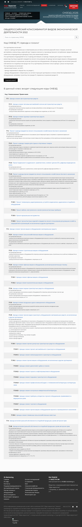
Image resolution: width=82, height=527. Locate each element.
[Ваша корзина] (66, 6)
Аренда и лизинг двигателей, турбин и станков (34, 366)
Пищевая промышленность (12, 486)
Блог (21, 7)
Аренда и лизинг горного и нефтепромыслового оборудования (39, 371)
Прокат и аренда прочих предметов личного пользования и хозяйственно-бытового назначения (44, 174)
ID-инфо (44, 5)
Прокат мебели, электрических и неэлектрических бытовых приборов (38, 210)
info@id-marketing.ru (68, 481)
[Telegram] (5, 1)
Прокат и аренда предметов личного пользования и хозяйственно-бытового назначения (38, 131)
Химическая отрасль (31, 490)
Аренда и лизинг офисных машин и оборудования (32, 277)
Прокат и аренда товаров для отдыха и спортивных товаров (32, 143)
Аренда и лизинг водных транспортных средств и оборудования (33, 288)
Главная (22, 5)
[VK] (8, 1)
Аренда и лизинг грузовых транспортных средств (28, 117)
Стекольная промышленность (34, 488)
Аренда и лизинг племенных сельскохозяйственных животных (36, 415)
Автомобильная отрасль (11, 488)
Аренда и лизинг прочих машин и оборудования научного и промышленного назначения (48, 409)
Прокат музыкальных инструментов (27, 215)
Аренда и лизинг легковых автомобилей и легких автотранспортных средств (37, 104)
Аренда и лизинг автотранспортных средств (24, 98)
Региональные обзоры (32, 492)
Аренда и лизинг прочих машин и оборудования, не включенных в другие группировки (44, 360)
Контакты (60, 5)
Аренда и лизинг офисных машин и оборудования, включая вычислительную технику (40, 265)
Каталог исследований (33, 5)
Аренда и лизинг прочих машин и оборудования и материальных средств (33, 229)
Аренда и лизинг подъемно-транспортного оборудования (38, 377)
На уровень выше (10, 80)
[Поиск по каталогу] (77, 2)
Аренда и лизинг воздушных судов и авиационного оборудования (34, 302)
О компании (52, 5)
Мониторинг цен (30, 495)
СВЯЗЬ (73, 6)
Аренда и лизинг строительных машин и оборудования (30, 250)
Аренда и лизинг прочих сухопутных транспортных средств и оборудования (40, 343)
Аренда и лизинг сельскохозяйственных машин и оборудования (33, 234)
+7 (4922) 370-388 (26, 1)
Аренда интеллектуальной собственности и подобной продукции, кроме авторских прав (38, 421)
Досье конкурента (9, 495)
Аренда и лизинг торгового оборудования (33, 404)
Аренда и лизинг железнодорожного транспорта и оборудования (40, 355)
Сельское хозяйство (31, 486)
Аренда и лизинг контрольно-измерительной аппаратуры (38, 390)
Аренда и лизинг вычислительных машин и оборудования (34, 283)
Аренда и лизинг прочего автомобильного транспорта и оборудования (42, 349)
